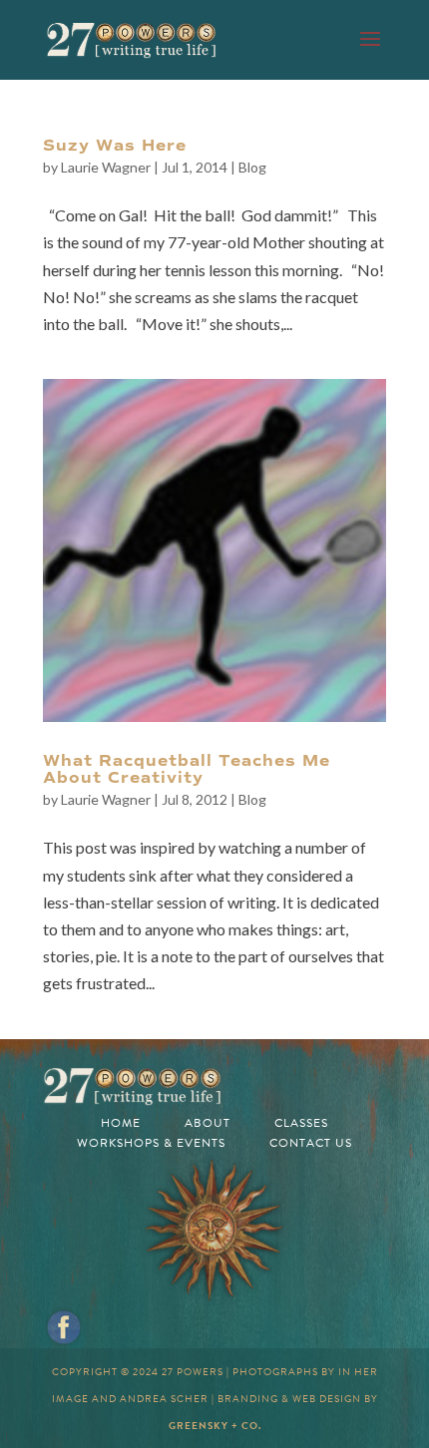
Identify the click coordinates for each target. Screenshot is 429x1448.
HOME (121, 1123)
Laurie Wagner (106, 167)
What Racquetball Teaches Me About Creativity (186, 769)
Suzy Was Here (115, 146)
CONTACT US (310, 1143)
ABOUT (207, 1123)
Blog (252, 167)
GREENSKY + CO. (215, 1425)
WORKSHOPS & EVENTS (151, 1143)
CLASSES (301, 1123)
